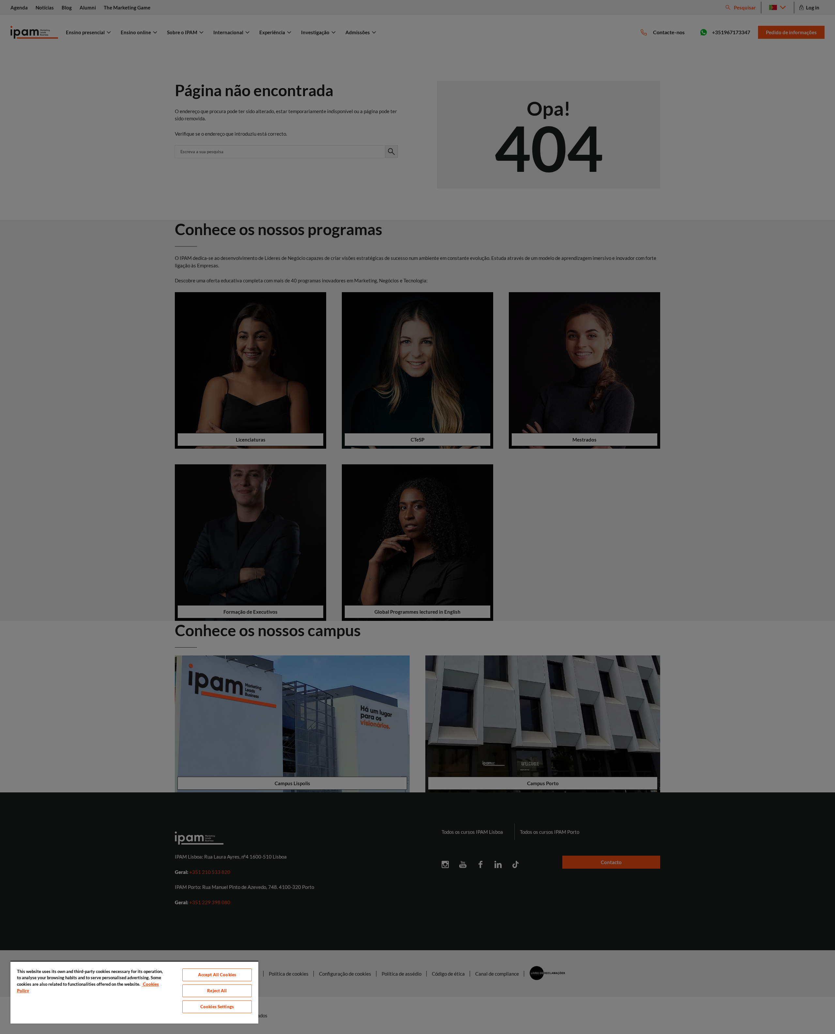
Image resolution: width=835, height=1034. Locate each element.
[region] (134, 992)
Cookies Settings (217, 1006)
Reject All (217, 990)
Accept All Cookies (217, 974)
